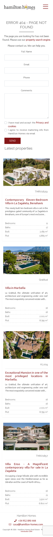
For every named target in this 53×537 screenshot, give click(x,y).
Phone (26, 77)
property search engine (38, 39)
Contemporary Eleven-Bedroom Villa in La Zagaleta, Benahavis (26, 201)
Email (26, 64)
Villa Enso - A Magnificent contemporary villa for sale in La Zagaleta (26, 467)
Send (12, 140)
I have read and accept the (28, 124)
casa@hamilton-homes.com (28, 524)
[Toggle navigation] (45, 6)
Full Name (26, 51)
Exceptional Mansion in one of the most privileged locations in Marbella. (26, 376)
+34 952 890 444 (27, 520)
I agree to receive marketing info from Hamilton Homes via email (28, 131)
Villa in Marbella (15, 287)
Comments (26, 90)
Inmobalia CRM (26, 531)
